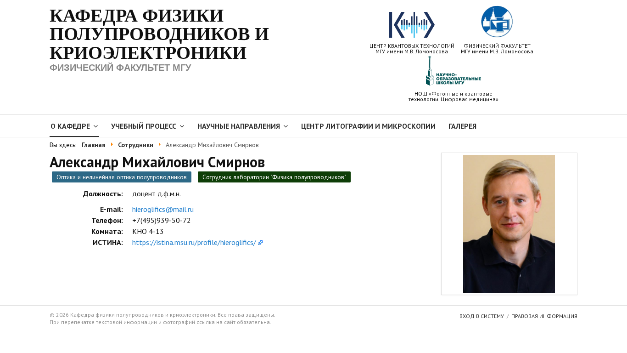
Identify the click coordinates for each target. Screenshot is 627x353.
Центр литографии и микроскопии (368, 126)
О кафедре (70, 126)
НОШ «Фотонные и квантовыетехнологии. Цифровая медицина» (453, 96)
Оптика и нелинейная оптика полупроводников (121, 177)
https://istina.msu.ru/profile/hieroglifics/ (194, 242)
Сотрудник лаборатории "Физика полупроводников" (274, 177)
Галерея (462, 126)
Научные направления (238, 126)
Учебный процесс (143, 126)
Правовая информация (544, 316)
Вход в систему (481, 316)
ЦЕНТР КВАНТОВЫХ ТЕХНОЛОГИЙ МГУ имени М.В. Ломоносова (411, 48)
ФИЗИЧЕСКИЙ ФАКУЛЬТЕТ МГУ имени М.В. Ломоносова (497, 48)
